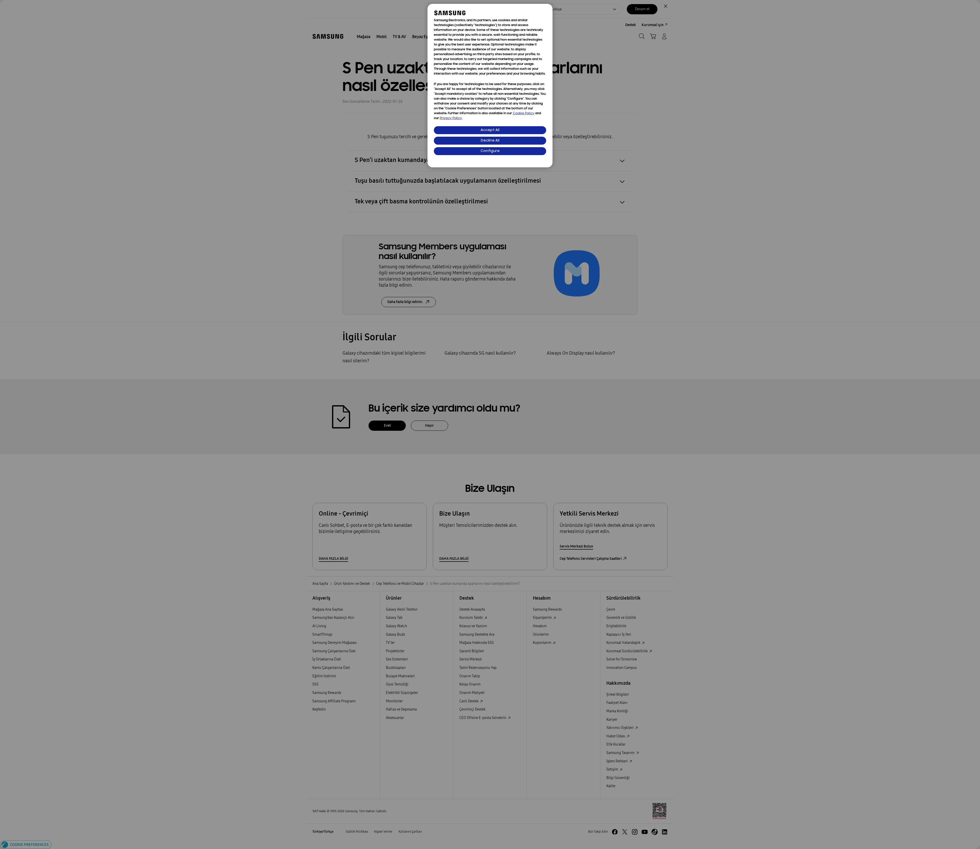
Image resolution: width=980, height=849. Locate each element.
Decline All (490, 141)
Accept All (490, 130)
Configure (490, 151)
